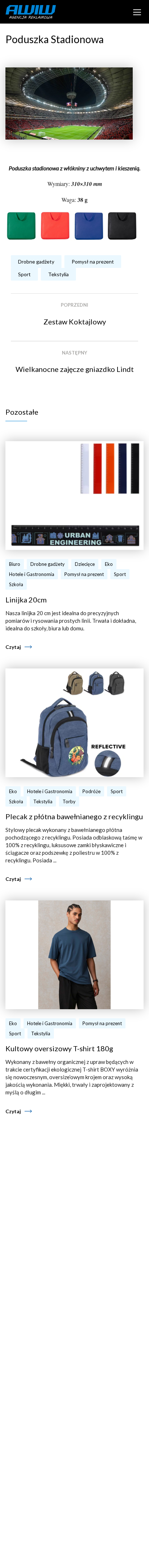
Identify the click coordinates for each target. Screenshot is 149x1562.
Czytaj (13, 647)
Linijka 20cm (26, 599)
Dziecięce (85, 564)
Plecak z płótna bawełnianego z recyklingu (74, 816)
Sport (24, 274)
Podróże (91, 791)
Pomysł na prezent (93, 261)
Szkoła (16, 584)
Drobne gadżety (36, 261)
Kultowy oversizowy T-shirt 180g (59, 1048)
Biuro (14, 564)
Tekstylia (58, 274)
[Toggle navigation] (137, 11)
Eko (109, 564)
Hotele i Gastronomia (31, 574)
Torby (69, 801)
